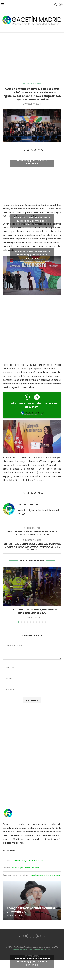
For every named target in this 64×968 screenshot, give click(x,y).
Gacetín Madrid (29, 504)
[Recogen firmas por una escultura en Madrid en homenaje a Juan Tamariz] (32, 900)
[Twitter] (19, 936)
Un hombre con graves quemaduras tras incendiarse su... (33, 611)
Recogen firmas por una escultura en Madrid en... (31, 909)
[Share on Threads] (39, 150)
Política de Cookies (42, 949)
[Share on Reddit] (28, 150)
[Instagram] (38, 936)
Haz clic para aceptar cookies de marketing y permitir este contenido (32, 160)
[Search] (55, 4)
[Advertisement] (32, 57)
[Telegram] (25, 936)
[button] (5, 594)
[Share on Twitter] (24, 150)
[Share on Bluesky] (42, 150)
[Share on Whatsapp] (31, 150)
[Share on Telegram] (35, 150)
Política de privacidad (22, 949)
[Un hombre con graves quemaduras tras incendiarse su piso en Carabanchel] (32, 586)
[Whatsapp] (44, 936)
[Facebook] (32, 936)
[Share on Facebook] (20, 150)
